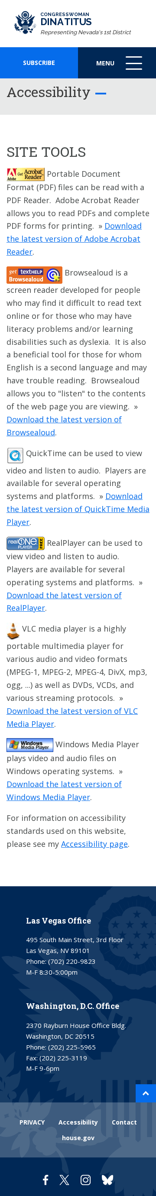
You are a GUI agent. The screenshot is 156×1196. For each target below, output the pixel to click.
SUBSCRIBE (39, 62)
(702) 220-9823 (72, 961)
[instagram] (86, 1180)
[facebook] (45, 1180)
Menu (120, 68)
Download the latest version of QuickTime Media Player (78, 509)
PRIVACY (32, 1122)
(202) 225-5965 (72, 1047)
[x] (64, 1180)
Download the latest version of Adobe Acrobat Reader (74, 238)
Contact (124, 1122)
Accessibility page (94, 844)
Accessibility (78, 1122)
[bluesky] (107, 1180)
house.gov (78, 1138)
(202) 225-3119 (63, 1057)
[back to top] (146, 1093)
